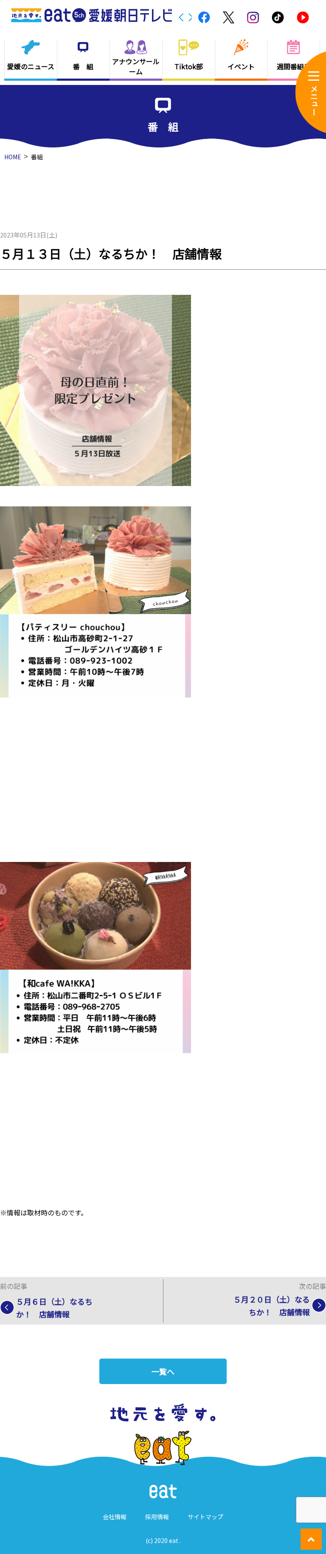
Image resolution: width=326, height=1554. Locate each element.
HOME (12, 157)
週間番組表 (294, 66)
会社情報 (114, 1516)
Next (191, 17)
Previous (181, 17)
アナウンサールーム (136, 66)
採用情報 (157, 1516)
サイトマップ (205, 1516)
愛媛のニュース (30, 66)
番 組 (83, 66)
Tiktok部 (188, 66)
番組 (37, 157)
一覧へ (163, 1371)
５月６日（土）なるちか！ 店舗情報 (54, 1307)
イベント (241, 66)
